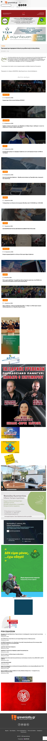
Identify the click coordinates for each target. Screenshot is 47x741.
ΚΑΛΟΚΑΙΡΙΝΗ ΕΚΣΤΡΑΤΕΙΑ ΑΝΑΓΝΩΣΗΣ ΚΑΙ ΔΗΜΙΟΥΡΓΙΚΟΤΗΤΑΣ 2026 (19, 228)
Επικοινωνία (23, 732)
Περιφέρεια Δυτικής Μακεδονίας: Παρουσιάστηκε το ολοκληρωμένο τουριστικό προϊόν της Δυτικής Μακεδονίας (22, 635)
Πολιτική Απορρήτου (21, 730)
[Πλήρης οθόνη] (44, 489)
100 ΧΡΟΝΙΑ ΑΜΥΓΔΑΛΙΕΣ (6, 662)
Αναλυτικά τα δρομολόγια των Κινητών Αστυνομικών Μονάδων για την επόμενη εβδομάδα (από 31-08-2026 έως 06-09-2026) (22, 667)
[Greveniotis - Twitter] (21, 5)
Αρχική (6, 730)
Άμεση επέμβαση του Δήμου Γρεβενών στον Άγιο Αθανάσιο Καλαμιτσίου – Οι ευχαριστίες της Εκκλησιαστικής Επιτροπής (20, 671)
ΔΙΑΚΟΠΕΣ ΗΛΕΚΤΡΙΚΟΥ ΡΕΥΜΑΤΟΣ (8, 646)
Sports (5, 146)
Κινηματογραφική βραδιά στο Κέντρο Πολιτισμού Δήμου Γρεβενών (18, 254)
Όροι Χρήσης (12, 730)
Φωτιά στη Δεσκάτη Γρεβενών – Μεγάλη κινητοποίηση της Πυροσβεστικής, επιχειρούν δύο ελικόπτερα (23, 178)
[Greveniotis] (11, 2)
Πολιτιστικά (6, 94)
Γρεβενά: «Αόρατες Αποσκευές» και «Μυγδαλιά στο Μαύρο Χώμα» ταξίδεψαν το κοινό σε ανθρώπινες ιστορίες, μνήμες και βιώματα (23, 126)
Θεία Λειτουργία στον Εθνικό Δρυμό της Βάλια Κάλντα (12, 654)
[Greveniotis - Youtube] (23, 5)
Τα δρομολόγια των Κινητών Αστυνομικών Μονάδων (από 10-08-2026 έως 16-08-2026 (23, 203)
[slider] (22, 489)
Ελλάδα (5, 274)
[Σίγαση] (42, 489)
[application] (23, 478)
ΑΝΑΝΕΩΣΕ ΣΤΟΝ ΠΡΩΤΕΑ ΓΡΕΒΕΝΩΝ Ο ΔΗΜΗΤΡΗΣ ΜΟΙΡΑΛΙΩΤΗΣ (14, 650)
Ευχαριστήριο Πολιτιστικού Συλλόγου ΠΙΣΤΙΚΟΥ (14, 100)
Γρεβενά (5, 171)
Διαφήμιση (39, 730)
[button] (23, 478)
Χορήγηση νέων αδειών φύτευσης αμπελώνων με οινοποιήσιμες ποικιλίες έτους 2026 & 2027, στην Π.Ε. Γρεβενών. (22, 658)
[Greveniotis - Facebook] (19, 5)
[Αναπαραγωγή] (2, 489)
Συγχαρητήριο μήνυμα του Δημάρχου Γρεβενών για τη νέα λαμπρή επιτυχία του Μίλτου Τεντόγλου (23, 152)
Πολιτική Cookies (32, 730)
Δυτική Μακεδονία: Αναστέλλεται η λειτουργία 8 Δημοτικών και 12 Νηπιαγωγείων (18, 638)
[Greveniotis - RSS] (25, 5)
